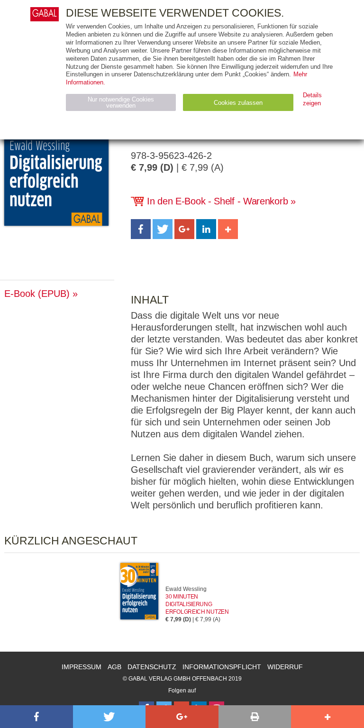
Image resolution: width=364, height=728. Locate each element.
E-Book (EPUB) (37, 293)
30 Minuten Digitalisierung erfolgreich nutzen (197, 604)
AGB (114, 667)
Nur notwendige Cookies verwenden (121, 102)
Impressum (81, 667)
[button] (141, 229)
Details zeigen (312, 99)
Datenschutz (151, 667)
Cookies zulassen (238, 102)
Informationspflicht (221, 667)
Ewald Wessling (186, 589)
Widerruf (285, 667)
